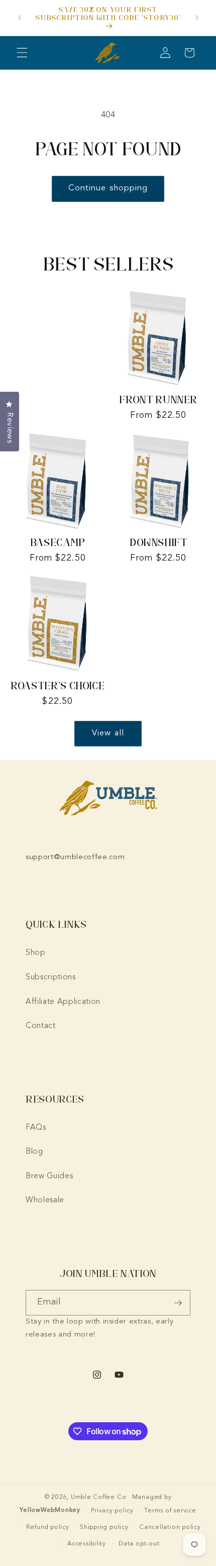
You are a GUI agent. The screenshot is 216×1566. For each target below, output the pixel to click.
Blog (34, 1152)
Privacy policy (112, 1511)
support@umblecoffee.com (75, 857)
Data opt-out (139, 1544)
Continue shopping (108, 188)
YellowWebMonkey (50, 1511)
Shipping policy (104, 1527)
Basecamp (57, 542)
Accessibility (86, 1544)
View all (108, 733)
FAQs (36, 1128)
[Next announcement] (197, 18)
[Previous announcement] (20, 18)
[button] (22, 53)
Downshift (158, 542)
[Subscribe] (178, 1303)
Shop (36, 953)
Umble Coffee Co (99, 1497)
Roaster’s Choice (57, 685)
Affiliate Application (63, 1002)
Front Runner (158, 399)
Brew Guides (49, 1176)
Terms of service (170, 1511)
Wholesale (45, 1200)
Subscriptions (51, 977)
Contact (41, 1026)
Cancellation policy (170, 1527)
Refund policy (47, 1527)
